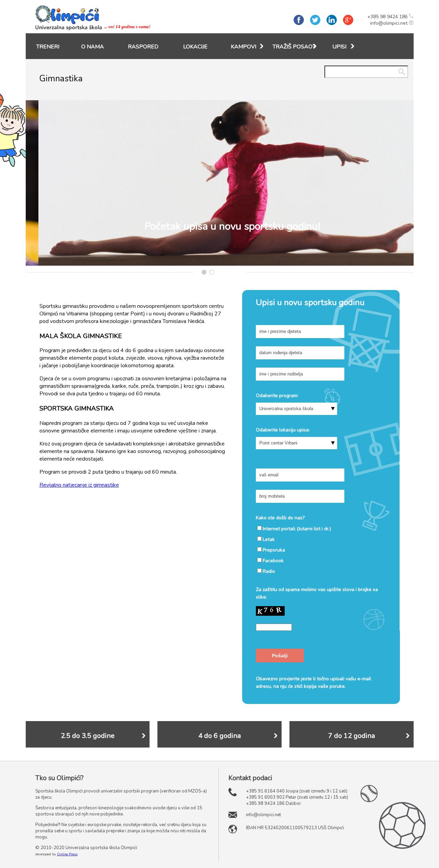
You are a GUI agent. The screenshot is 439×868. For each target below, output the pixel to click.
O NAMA (92, 46)
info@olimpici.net (388, 23)
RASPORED (143, 46)
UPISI (339, 46)
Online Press (67, 854)
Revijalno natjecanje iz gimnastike (79, 485)
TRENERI (47, 46)
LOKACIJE (195, 46)
